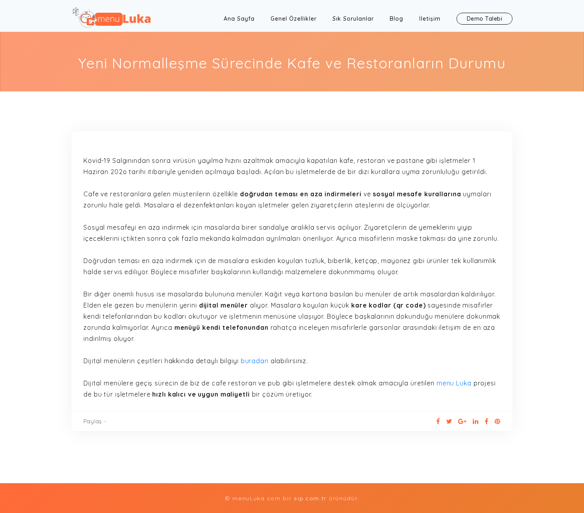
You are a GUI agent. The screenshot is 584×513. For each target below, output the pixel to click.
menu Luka (454, 383)
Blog (396, 18)
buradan (255, 361)
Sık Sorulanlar (353, 18)
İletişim (430, 18)
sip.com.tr (311, 498)
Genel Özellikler (294, 18)
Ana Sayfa (239, 18)
